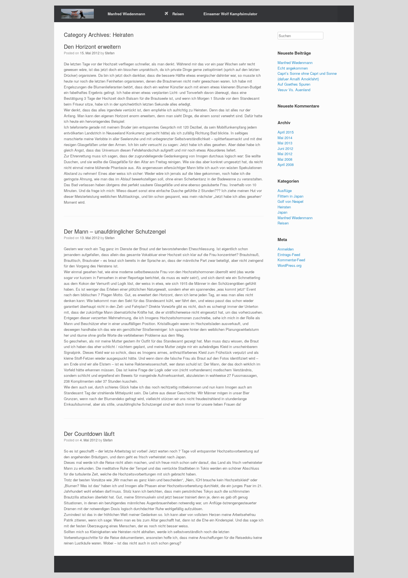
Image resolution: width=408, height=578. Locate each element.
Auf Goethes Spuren (294, 84)
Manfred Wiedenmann (126, 13)
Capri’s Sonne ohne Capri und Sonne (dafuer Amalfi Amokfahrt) (307, 76)
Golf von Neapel (290, 201)
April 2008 (286, 164)
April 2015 (286, 132)
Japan (282, 212)
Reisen (178, 13)
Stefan (110, 52)
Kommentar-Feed (291, 259)
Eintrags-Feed (289, 254)
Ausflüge (285, 190)
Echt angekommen (293, 68)
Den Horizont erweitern (92, 46)
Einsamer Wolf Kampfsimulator (230, 13)
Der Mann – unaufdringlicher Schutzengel (115, 231)
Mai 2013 (285, 142)
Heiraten (284, 206)
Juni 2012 (285, 148)
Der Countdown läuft (89, 433)
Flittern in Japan (290, 196)
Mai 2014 (285, 137)
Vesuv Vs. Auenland (294, 89)
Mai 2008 (285, 159)
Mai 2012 (285, 153)
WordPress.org (289, 265)
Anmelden (286, 249)
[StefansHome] (77, 14)
